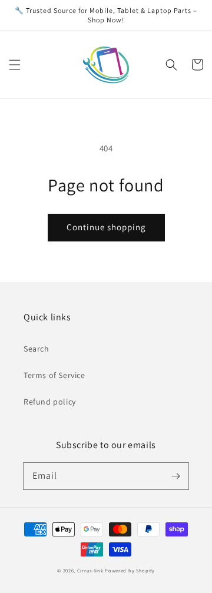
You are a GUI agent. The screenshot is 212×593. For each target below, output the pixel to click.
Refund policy (50, 401)
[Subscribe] (175, 476)
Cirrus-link (90, 570)
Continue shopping (106, 227)
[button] (15, 65)
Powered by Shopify (130, 570)
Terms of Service (54, 375)
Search (36, 348)
